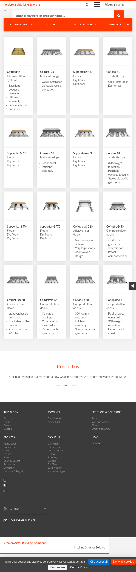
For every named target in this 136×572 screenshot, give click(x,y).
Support (52, 453)
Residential (9, 464)
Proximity (52, 457)
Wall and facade (100, 421)
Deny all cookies (123, 561)
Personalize (57, 567)
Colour (7, 425)
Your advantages (56, 471)
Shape (7, 421)
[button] (20, 24)
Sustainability (55, 467)
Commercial (10, 447)
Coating (8, 428)
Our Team (53, 464)
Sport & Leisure (12, 460)
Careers (52, 460)
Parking (7, 453)
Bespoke (8, 418)
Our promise (54, 447)
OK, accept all (99, 561)
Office (7, 450)
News (95, 437)
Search (119, 15)
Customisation (55, 450)
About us (54, 437)
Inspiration (11, 412)
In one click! (68, 385)
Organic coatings (101, 428)
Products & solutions (106, 412)
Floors (95, 425)
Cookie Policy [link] (79, 567)
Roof (94, 418)
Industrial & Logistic (14, 471)
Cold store (9, 467)
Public (7, 457)
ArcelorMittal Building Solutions (22, 5)
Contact (97, 443)
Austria (14, 509)
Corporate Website (23, 520)
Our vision (53, 443)
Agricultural (54, 421)
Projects (9, 437)
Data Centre (54, 418)
